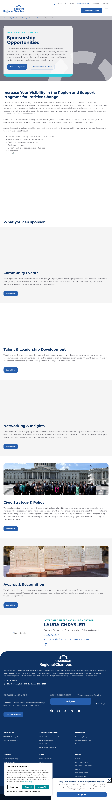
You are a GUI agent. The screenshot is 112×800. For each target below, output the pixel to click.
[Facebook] (51, 710)
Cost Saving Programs (82, 737)
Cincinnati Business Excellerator (49, 737)
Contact (96, 4)
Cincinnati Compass (46, 740)
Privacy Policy (27, 782)
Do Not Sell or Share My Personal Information (23, 791)
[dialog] (28, 779)
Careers (41, 762)
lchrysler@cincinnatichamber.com (66, 639)
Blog (60, 4)
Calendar (69, 4)
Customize (14, 787)
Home (6, 18)
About (41, 754)
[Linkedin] (72, 710)
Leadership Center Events (83, 765)
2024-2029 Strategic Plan (12, 737)
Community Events (81, 762)
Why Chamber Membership (18, 18)
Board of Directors (45, 758)
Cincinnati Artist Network (47, 747)
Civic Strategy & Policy (11, 758)
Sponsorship (83, 4)
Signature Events (80, 776)
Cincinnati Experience (46, 744)
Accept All (42, 787)
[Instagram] (58, 710)
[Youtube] (79, 710)
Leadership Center (10, 762)
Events (77, 744)
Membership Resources (36, 18)
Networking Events (81, 772)
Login (105, 4)
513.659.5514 (51, 634)
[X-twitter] (65, 710)
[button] (109, 780)
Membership (80, 732)
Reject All (28, 787)
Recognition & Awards (11, 740)
